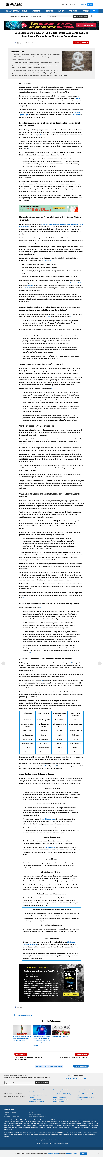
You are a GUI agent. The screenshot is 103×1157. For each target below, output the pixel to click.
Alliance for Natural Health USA (61, 1090)
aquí (36, 1132)
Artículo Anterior (21, 1054)
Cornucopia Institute (58, 1092)
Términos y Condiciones (35, 1114)
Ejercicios (49, 11)
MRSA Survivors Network (59, 1101)
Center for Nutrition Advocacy (36, 1101)
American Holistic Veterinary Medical (86, 1094)
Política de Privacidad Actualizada (37, 1116)
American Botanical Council (60, 1097)
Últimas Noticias (13, 11)
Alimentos (62, 11)
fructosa (27, 288)
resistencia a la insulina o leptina (72, 283)
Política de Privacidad (53, 1153)
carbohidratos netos (48, 819)
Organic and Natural (58, 1095)
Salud (24, 11)
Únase (90, 4)
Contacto (31, 1112)
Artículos (73, 11)
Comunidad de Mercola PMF (11, 1116)
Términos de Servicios (71, 1153)
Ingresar (83, 4)
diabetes (30, 285)
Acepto (83, 1153)
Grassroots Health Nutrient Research (38, 1096)
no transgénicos (50, 847)
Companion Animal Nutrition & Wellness (87, 1091)
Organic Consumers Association (37, 1090)
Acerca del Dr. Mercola (86, 11)
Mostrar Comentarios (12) (50, 1066)
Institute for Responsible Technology (62, 1093)
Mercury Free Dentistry (34, 1092)
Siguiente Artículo (81, 1054)
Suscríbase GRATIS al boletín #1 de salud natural (25, 16)
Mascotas (36, 11)
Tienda (94, 11)
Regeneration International (35, 1093)
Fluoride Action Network (35, 1099)
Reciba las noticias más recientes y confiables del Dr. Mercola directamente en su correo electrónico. (27, 1078)
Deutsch (65, 7)
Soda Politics (76, 115)
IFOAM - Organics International (60, 1099)
